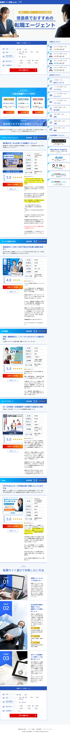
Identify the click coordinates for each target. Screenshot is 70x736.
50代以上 (21, 53)
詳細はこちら (13, 189)
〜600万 (21, 62)
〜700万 (29, 62)
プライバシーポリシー (48, 729)
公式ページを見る (12, 184)
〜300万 (21, 60)
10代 (20, 51)
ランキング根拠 (31, 729)
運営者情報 (39, 729)
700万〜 (36, 62)
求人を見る (9, 112)
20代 (26, 51)
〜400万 (29, 60)
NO (25, 56)
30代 (31, 51)
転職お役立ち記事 (22, 729)
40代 (37, 51)
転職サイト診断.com (8, 2)
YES (20, 56)
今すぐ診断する (23, 70)
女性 (26, 49)
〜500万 (36, 60)
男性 (20, 49)
